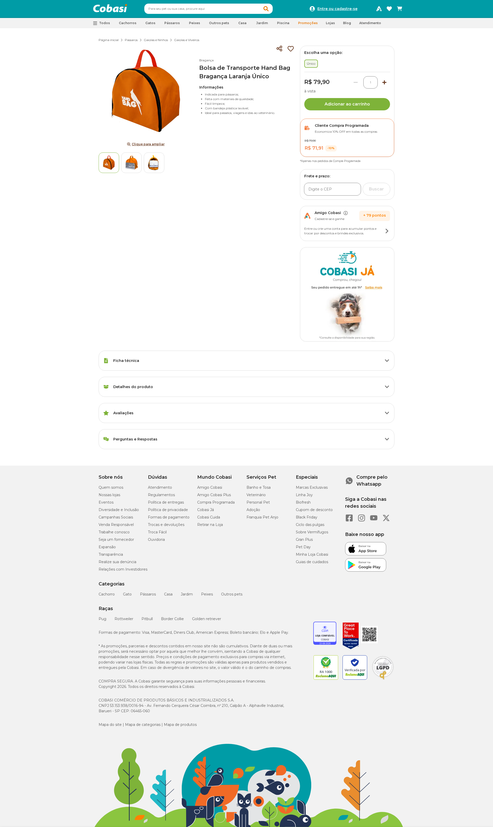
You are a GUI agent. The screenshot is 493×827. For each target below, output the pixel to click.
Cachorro (107, 594)
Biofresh (303, 502)
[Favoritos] (389, 9)
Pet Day (303, 547)
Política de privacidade (168, 509)
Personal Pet (258, 502)
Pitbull (147, 619)
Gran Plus (304, 539)
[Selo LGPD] (382, 679)
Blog (347, 23)
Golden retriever (206, 619)
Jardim (187, 594)
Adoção (253, 509)
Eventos (106, 502)
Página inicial (109, 40)
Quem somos (111, 487)
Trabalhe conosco (114, 532)
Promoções (308, 23)
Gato (127, 594)
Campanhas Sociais (116, 517)
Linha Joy (304, 495)
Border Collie (172, 619)
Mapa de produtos (180, 724)
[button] (266, 9)
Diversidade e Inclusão (119, 509)
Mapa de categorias (142, 724)
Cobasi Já (205, 509)
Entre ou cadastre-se (337, 8)
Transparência (111, 554)
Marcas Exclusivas (312, 487)
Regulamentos (161, 495)
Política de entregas (166, 502)
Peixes (207, 594)
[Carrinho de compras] (399, 9)
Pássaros (148, 594)
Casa (168, 594)
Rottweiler (124, 619)
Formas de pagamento (168, 517)
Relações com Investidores (123, 569)
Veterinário (256, 495)
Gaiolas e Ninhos (156, 40)
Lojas (330, 23)
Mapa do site (110, 724)
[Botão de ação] (387, 231)
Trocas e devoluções (166, 524)
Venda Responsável (116, 524)
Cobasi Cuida (208, 517)
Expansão (107, 547)
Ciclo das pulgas (310, 524)
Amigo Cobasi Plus (214, 495)
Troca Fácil (157, 532)
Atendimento (370, 23)
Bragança (206, 60)
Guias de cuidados (312, 562)
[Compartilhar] (279, 49)
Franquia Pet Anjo (262, 517)
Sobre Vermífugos (312, 532)
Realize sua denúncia (117, 562)
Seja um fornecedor (116, 539)
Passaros (131, 40)
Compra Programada (216, 502)
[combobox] (208, 9)
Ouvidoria (156, 539)
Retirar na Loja (210, 524)
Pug (102, 619)
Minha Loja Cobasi (312, 554)
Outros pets (231, 594)
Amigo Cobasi (209, 487)
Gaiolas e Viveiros (186, 40)
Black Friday (306, 517)
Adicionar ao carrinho (347, 104)
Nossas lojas (109, 495)
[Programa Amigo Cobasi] (379, 9)
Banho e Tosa (258, 487)
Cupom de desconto (314, 509)
